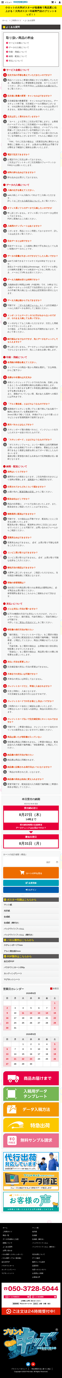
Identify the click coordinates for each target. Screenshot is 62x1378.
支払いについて (16, 61)
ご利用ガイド (16, 20)
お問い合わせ (7, 1250)
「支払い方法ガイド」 (28, 622)
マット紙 (8, 904)
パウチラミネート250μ (14, 967)
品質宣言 (35, 1265)
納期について (7, 1243)
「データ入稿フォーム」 (29, 305)
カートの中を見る (34, 873)
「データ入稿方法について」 (29, 201)
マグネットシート (12, 979)
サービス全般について (19, 43)
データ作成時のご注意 (11, 1239)
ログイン (32, 890)
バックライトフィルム (14, 929)
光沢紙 (7, 911)
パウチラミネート (8, 1265)
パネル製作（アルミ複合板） (12, 1258)
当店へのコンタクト (39, 1269)
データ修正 (36, 1258)
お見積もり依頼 (37, 1273)
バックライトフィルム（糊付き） (19, 935)
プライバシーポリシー (19, 1369)
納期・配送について (18, 56)
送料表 (31, 479)
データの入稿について (19, 47)
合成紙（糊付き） (12, 923)
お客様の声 (36, 1277)
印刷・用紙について (18, 52)
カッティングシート (13, 973)
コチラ (15, 234)
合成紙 (7, 917)
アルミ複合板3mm (12, 951)
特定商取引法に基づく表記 (41, 1369)
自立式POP (9, 961)
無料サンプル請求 (38, 1262)
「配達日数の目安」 (27, 492)
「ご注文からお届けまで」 (46, 86)
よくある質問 (7, 1247)
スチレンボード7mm (13, 945)
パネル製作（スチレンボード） (13, 1254)
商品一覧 (6, 1235)
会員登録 (32, 883)
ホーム (4, 20)
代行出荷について (38, 1254)
